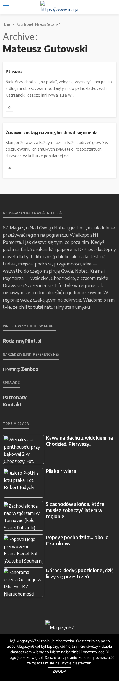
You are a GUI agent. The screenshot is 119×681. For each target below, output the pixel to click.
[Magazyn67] (59, 626)
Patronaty (15, 397)
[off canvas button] (6, 7)
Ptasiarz (14, 71)
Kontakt (12, 404)
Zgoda (60, 671)
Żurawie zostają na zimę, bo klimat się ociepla (51, 132)
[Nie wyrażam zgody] (112, 657)
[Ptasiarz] (59, 64)
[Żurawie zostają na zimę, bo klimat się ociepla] (59, 125)
